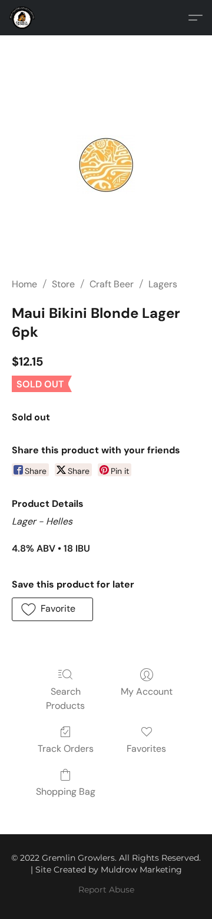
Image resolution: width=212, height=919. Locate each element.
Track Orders (66, 748)
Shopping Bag (65, 791)
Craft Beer (112, 284)
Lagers (162, 284)
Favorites (146, 748)
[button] (23, 17)
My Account (147, 691)
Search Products (65, 698)
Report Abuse (106, 889)
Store (63, 284)
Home (24, 284)
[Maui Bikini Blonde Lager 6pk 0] (106, 164)
